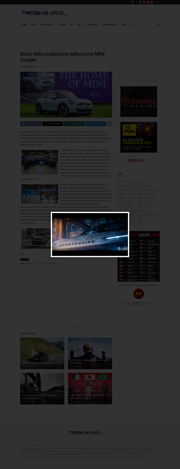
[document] (90, 234)
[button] (126, 215)
